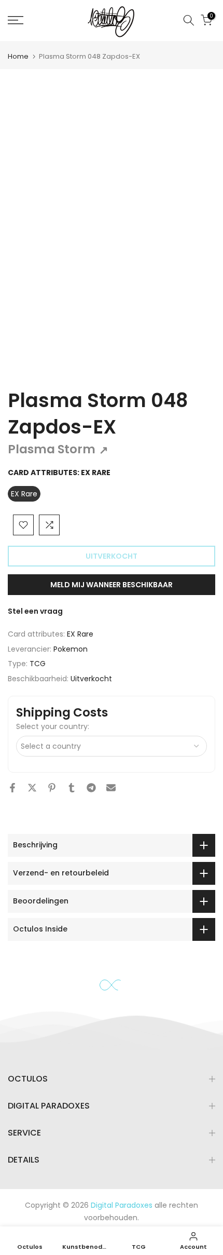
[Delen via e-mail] (111, 787)
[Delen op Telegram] (91, 787)
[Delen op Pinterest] (52, 787)
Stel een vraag (35, 611)
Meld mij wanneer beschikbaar (111, 584)
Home (18, 56)
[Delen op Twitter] (32, 787)
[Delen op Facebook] (12, 787)
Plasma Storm (58, 449)
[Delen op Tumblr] (71, 787)
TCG (38, 663)
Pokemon (70, 649)
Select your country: (52, 726)
